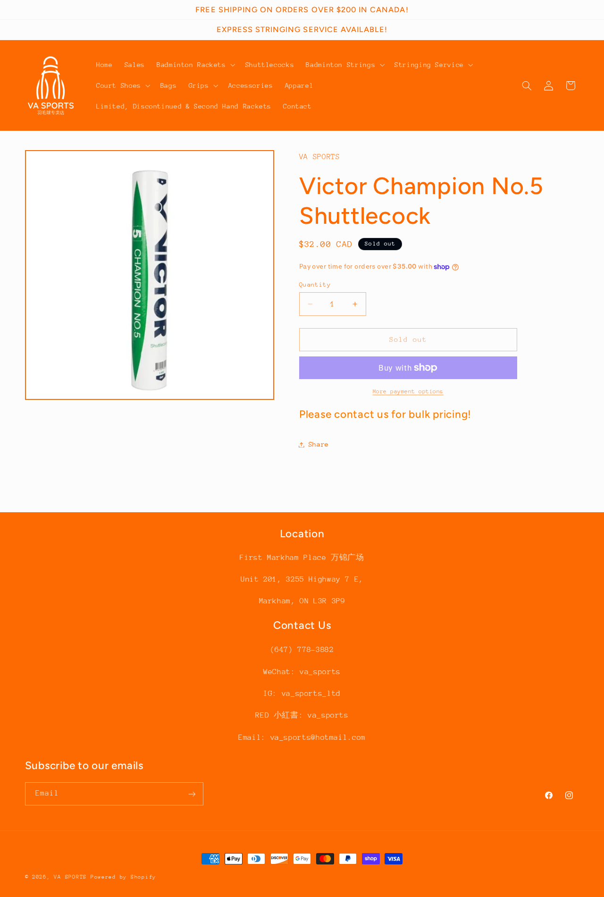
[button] (195, 64)
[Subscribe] (191, 793)
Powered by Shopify (123, 877)
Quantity (315, 284)
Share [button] (319, 444)
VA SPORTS (70, 877)
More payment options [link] (408, 391)
